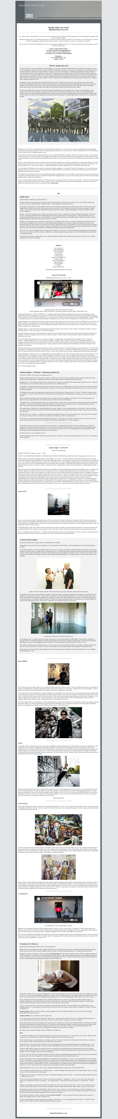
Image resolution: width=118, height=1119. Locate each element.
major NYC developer (43, 156)
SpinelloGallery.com (32, 5)
